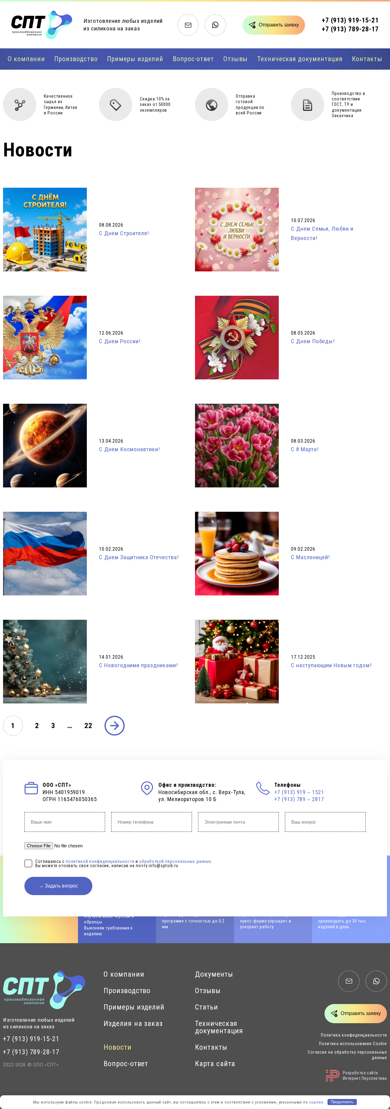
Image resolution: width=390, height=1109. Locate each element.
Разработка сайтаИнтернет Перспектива (365, 1075)
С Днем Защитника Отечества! (139, 557)
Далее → (115, 726)
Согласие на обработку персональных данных (347, 1055)
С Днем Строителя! (124, 233)
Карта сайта (215, 1063)
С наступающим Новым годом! (331, 665)
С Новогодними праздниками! (138, 665)
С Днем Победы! (313, 341)
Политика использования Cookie (353, 1043)
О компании (26, 59)
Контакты (367, 59)
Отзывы (235, 59)
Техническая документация (300, 59)
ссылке (316, 1102)
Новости (118, 1047)
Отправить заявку (279, 24)
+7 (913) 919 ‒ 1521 (299, 792)
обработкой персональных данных (175, 861)
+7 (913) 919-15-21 (350, 20)
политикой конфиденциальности (100, 861)
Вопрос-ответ (193, 59)
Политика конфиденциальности (354, 1035)
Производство (76, 59)
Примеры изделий (135, 59)
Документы (214, 974)
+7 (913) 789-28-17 (350, 29)
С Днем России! (119, 341)
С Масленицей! (310, 557)
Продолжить (342, 1102)
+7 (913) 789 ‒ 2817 (299, 799)
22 (88, 725)
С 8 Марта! (305, 449)
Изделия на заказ (133, 1023)
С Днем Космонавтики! (129, 449)
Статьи (206, 1007)
